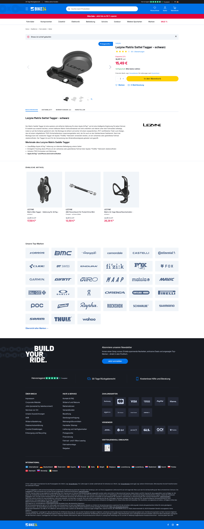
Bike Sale (91, 16)
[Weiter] (110, 67)
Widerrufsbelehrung (33, 421)
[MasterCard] (120, 401)
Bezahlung (67, 414)
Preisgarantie (68, 433)
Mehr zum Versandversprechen (118, 507)
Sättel (50, 29)
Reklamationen (68, 406)
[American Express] (147, 401)
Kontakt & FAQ (68, 398)
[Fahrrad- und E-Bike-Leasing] (147, 412)
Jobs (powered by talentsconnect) (39, 406)
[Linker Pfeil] (28, 190)
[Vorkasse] (120, 412)
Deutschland (155, 73)
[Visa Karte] (133, 401)
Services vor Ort (32, 410)
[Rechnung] (107, 401)
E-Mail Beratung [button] (137, 85)
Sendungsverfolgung (71, 418)
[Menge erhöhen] (123, 78)
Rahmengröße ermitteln (72, 421)
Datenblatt (47, 110)
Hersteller (80, 110)
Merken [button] (121, 85)
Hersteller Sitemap (70, 425)
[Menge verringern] (118, 78)
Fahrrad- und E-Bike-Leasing (74, 441)
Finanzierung (68, 437)
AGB (27, 418)
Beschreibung (32, 110)
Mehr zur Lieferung (52, 501)
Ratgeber (66, 448)
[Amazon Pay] (107, 412)
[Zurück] (28, 67)
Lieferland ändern (83, 491)
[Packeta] (173, 430)
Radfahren (34, 29)
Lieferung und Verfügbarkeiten (75, 429)
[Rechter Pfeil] (60, 190)
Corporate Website (33, 402)
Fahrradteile (43, 29)
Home (27, 29)
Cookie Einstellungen (34, 429)
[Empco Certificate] (107, 447)
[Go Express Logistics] (160, 430)
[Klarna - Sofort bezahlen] (173, 401)
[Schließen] (176, 36)
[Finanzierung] (133, 412)
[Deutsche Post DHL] (107, 430)
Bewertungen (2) (63, 110)
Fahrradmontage (69, 444)
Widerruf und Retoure (71, 402)
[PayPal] (160, 401)
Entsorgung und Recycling (36, 433)
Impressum (30, 398)
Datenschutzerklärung (34, 425)
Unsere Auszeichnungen (35, 414)
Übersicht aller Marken (36, 328)
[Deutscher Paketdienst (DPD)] (120, 430)
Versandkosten (68, 410)
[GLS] (147, 430)
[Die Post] (133, 430)
